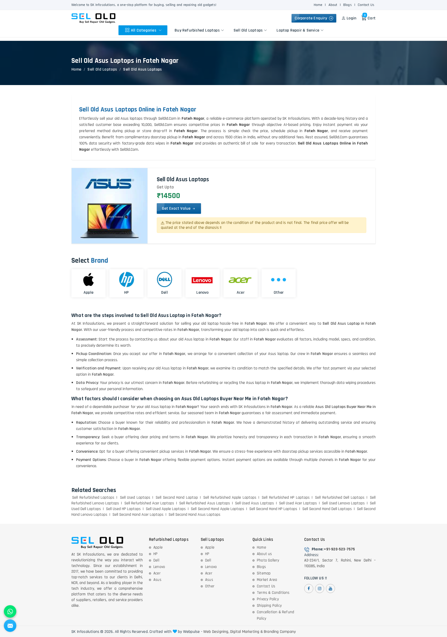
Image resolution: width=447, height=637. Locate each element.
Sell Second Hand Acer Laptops (138, 514)
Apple (158, 547)
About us (264, 553)
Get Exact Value (177, 208)
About (333, 5)
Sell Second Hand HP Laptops (273, 509)
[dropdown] (160, 30)
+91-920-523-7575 (339, 549)
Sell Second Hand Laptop (177, 497)
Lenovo (159, 566)
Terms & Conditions (273, 592)
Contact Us (366, 5)
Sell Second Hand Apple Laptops (217, 509)
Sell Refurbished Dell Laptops (339, 497)
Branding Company (280, 631)
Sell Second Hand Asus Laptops (194, 514)
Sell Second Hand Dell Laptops (327, 509)
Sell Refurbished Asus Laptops (204, 503)
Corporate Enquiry (312, 18)
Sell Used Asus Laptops (254, 503)
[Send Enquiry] (10, 625)
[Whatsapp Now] (10, 611)
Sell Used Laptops (135, 497)
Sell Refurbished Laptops (93, 497)
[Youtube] (330, 588)
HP (155, 553)
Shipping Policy (269, 605)
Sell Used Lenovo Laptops (343, 503)
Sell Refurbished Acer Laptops (149, 503)
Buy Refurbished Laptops (197, 30)
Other (209, 586)
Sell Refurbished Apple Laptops (229, 497)
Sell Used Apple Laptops (166, 509)
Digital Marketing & (246, 631)
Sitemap (264, 573)
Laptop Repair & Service (298, 30)
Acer (157, 573)
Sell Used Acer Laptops (298, 503)
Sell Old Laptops (248, 30)
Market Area (267, 579)
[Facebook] (308, 588)
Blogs (347, 5)
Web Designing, (216, 631)
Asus (157, 579)
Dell (156, 560)
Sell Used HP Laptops (123, 509)
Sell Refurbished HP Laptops (286, 497)
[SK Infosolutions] (93, 18)
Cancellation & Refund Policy (275, 615)
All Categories (144, 30)
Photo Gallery (268, 560)
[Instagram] (319, 588)
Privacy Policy (268, 599)
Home (318, 5)
